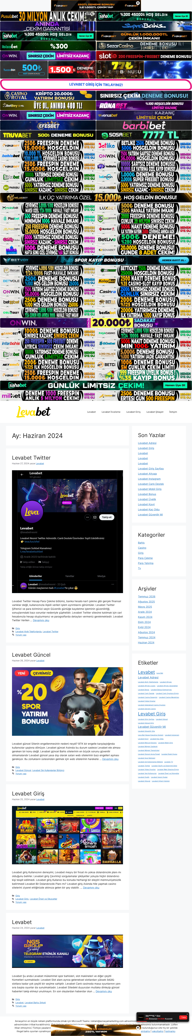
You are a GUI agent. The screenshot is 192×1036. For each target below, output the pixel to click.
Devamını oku (41, 620)
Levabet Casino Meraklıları (169, 697)
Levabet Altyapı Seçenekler (167, 686)
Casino (142, 547)
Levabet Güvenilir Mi (150, 514)
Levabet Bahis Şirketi (35, 1002)
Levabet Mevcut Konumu (147, 743)
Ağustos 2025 (146, 601)
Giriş (17, 628)
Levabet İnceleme (111, 411)
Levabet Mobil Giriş (150, 489)
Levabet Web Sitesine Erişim (168, 769)
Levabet (91, 411)
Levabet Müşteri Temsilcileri (148, 750)
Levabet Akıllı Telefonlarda (28, 631)
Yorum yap (20, 635)
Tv (139, 568)
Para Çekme (145, 558)
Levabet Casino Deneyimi (147, 697)
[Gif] (96, 197)
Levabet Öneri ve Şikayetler (43, 899)
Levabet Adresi (147, 443)
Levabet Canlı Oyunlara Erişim (167, 693)
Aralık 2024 (145, 611)
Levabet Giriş (133, 411)
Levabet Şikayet (155, 411)
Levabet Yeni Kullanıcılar (147, 773)
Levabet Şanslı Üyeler (159, 777)
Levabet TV (168, 762)
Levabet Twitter (31, 457)
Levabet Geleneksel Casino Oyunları (151, 705)
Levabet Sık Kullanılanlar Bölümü (48, 770)
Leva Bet (159, 673)
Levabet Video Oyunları (147, 769)
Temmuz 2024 (146, 637)
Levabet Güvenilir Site (146, 731)
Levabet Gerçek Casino (147, 709)
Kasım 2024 (145, 617)
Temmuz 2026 (146, 596)
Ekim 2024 (144, 622)
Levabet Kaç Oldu (149, 509)
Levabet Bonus (147, 494)
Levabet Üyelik (147, 499)
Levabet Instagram (149, 478)
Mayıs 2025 (145, 606)
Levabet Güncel (31, 655)
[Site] (48, 145)
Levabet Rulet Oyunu (169, 754)
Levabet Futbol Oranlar (146, 701)
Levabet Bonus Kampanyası (161, 690)
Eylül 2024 (144, 627)
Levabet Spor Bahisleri (146, 758)
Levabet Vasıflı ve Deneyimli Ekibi (164, 766)
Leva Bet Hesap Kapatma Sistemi (150, 735)
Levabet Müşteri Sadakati (148, 746)
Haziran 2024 (146, 642)
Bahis (141, 542)
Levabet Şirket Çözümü (161, 781)
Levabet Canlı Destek (151, 483)
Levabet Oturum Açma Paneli (149, 754)
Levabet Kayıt (146, 504)
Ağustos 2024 (146, 632)
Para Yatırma (145, 563)
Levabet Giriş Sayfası (151, 468)
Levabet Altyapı (147, 473)
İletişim (173, 411)
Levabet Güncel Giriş (146, 723)
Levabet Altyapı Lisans (146, 686)
